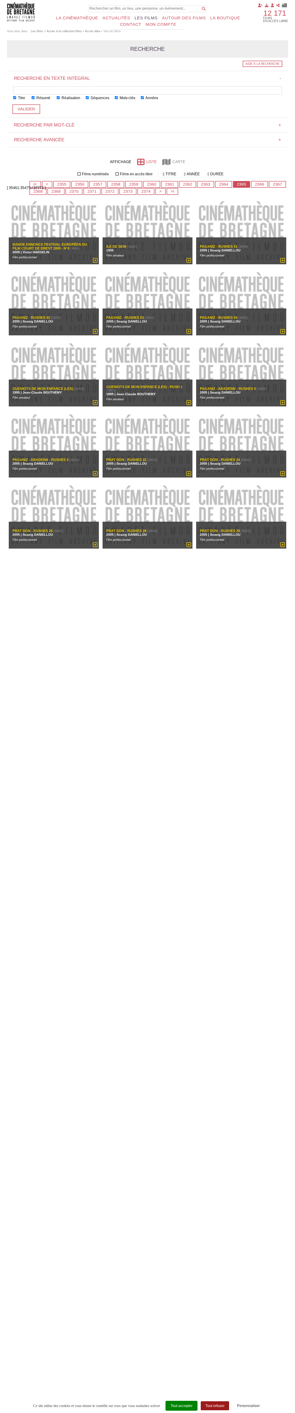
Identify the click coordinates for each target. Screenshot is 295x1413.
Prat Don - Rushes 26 (32, 531)
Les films (146, 18)
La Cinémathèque (77, 18)
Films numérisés (95, 174)
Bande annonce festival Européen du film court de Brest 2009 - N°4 (49, 246)
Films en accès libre (136, 174)
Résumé (42, 98)
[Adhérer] (260, 5)
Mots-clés (127, 98)
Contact (130, 24)
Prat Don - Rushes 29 (220, 531)
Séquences (99, 98)
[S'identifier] (272, 5)
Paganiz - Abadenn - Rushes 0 (228, 389)
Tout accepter (181, 1406)
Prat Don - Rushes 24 (220, 460)
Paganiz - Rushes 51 (218, 246)
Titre (21, 98)
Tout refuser (214, 1406)
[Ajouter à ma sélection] (95, 260)
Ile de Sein (116, 246)
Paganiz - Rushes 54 (218, 317)
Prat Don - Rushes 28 (126, 531)
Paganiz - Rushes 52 (31, 317)
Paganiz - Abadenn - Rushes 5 (40, 460)
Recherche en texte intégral (147, 78)
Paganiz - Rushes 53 (125, 317)
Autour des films (184, 18)
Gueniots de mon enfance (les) (42, 389)
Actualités (116, 18)
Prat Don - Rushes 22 (126, 460)
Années (151, 98)
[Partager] (278, 5)
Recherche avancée (147, 139)
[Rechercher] (204, 9)
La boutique (225, 18)
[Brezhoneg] (284, 5)
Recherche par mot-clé (147, 124)
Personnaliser (248, 1406)
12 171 (274, 13)
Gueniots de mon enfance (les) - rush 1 (144, 387)
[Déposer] (267, 5)
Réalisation (70, 98)
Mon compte (161, 24)
